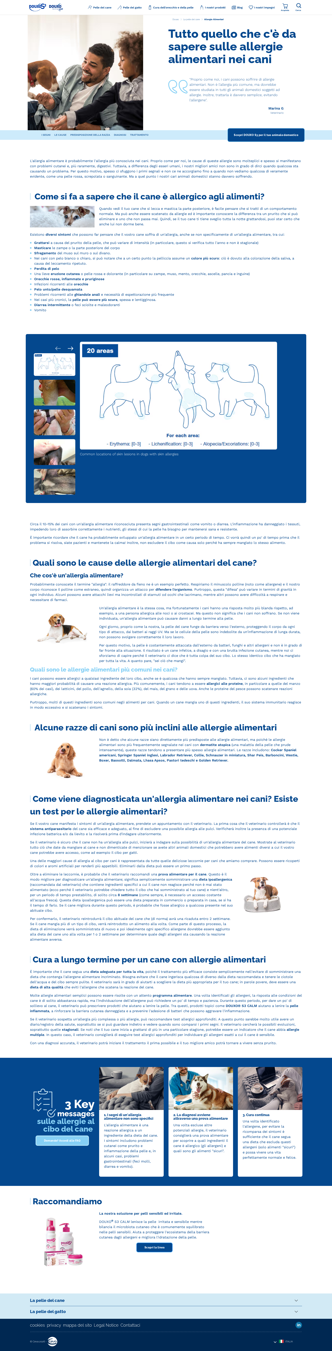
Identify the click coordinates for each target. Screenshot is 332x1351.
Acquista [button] (285, 10)
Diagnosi (120, 134)
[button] (99, 7)
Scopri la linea (154, 1247)
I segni (46, 134)
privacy (54, 1325)
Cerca (298, 10)
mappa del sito (77, 1325)
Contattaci (130, 1325)
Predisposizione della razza (90, 134)
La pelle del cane (47, 1300)
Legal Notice (106, 1325)
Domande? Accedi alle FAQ (62, 1140)
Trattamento (139, 134)
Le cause (60, 134)
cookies (37, 1325)
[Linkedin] (298, 1325)
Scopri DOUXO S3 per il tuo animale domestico (266, 135)
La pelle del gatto (48, 1311)
